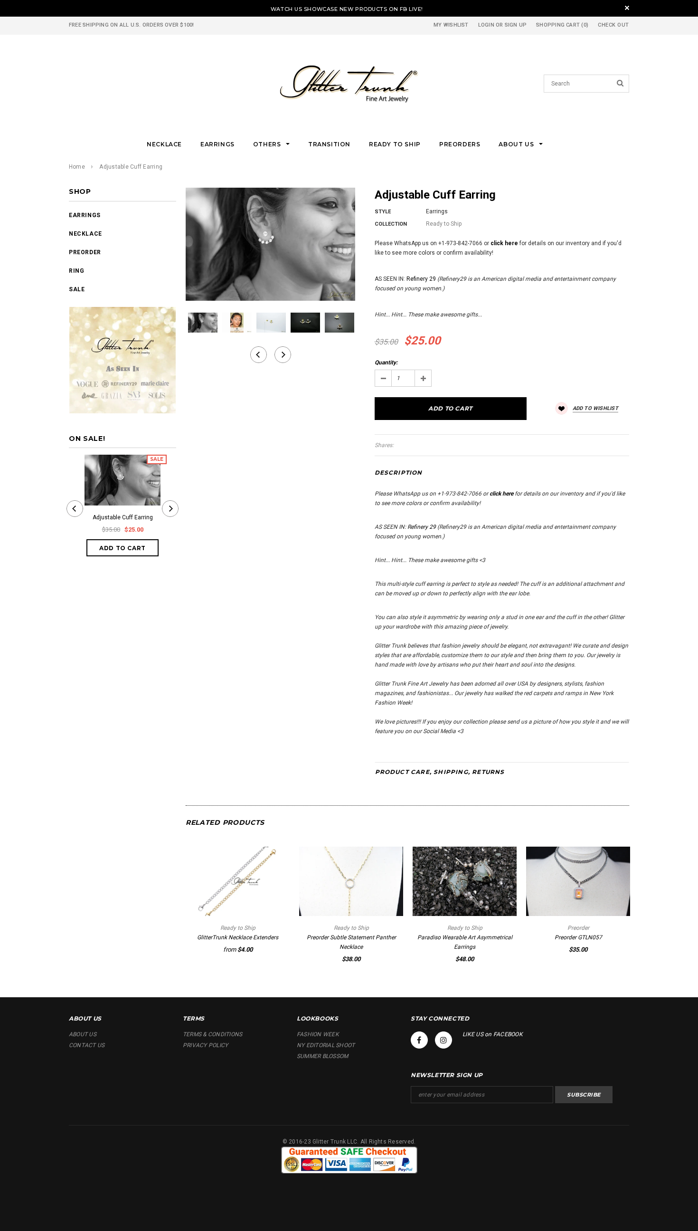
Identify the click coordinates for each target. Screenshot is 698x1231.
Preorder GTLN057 (578, 937)
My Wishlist (451, 25)
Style (383, 212)
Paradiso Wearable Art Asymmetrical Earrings (464, 942)
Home (77, 166)
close (627, 8)
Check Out (613, 25)
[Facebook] (419, 1040)
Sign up (516, 25)
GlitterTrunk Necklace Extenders (237, 937)
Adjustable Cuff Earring (123, 517)
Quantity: (386, 362)
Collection (391, 224)
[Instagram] (443, 1040)
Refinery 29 (421, 279)
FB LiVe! (411, 9)
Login (486, 25)
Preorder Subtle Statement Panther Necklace (351, 942)
